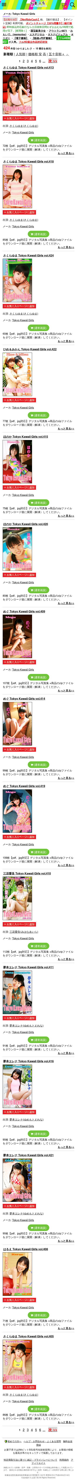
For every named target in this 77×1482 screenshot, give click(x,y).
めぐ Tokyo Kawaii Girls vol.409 (24, 611)
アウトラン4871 (58, 30)
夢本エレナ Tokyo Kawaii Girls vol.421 (28, 1155)
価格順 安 (35, 54)
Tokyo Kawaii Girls (23, 132)
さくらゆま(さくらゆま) (23, 126)
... (44, 60)
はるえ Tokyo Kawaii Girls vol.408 (25, 1249)
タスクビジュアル (58, 34)
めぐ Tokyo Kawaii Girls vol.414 (24, 699)
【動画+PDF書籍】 (42, 38)
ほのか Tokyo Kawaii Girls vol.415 (25, 436)
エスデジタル (37, 34)
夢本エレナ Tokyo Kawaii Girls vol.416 (28, 1061)
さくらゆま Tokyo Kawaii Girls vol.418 (28, 161)
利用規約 (64, 1459)
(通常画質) (39, 140)
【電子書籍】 (20, 38)
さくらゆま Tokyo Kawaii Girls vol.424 (28, 255)
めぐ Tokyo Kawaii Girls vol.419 (24, 786)
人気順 (20, 54)
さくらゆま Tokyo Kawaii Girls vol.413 (28, 67)
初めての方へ (14, 1441)
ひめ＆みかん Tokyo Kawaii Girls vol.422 (30, 349)
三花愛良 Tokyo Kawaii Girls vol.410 (27, 873)
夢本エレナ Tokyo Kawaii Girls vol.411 (28, 967)
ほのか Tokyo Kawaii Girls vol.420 (25, 524)
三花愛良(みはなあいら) (23, 931)
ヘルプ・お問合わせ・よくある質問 (42, 1441)
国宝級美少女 (38, 30)
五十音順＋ (57, 54)
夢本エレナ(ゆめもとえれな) (26, 1025)
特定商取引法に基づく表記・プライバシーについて (30, 1459)
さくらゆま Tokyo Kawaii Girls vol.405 (28, 1336)
